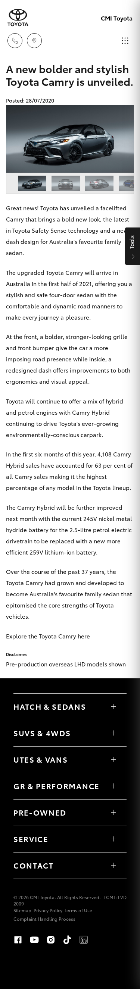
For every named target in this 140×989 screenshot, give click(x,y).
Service (31, 838)
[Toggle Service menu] (113, 839)
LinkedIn (83, 939)
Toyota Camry (64, 272)
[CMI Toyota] (17, 17)
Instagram (50, 939)
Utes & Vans (40, 759)
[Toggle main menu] (125, 40)
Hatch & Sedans (49, 706)
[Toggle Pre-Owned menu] (113, 813)
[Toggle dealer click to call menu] (14, 40)
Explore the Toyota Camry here (48, 636)
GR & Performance (56, 786)
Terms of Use (78, 910)
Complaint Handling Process (44, 919)
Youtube (34, 939)
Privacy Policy (48, 910)
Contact (33, 865)
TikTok (67, 939)
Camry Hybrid (91, 412)
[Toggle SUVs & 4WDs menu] (113, 733)
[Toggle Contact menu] (113, 866)
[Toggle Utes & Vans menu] (113, 760)
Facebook (17, 939)
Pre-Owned (39, 812)
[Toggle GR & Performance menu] (113, 786)
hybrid (114, 401)
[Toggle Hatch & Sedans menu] (113, 707)
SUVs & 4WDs (42, 733)
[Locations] (34, 40)
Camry (15, 219)
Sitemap (22, 910)
